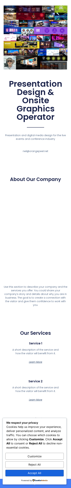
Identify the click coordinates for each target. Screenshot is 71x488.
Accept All (34, 473)
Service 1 (35, 343)
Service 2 (35, 381)
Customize (35, 456)
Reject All (34, 464)
